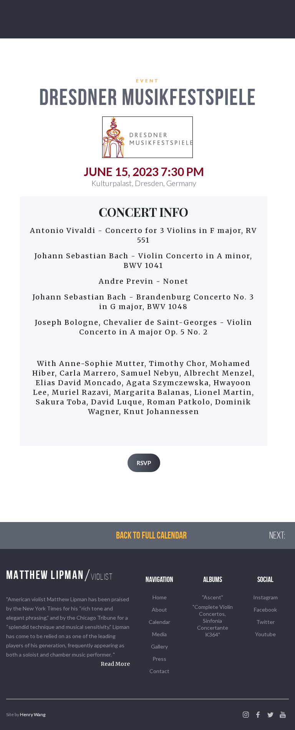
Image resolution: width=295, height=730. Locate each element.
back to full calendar (151, 535)
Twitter (265, 622)
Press (159, 658)
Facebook (265, 609)
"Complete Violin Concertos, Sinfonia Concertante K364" (212, 621)
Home (159, 597)
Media (159, 634)
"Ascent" (212, 597)
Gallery (159, 646)
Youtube (265, 634)
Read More (115, 663)
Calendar (159, 622)
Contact (159, 671)
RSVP (144, 462)
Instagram (265, 597)
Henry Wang (32, 714)
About (159, 609)
